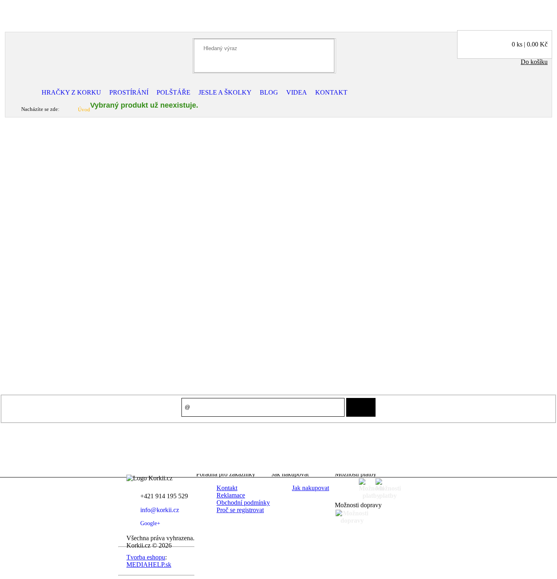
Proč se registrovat (240, 509)
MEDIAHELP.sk (148, 564)
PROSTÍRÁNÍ (128, 92)
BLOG (269, 92)
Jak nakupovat (310, 487)
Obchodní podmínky (243, 502)
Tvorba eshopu (145, 557)
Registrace (43, 12)
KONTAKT (331, 92)
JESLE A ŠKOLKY (225, 92)
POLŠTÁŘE (173, 92)
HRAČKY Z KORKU (71, 92)
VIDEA (296, 92)
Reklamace (231, 495)
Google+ (150, 523)
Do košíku (534, 61)
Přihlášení (16, 12)
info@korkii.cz (159, 509)
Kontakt (227, 487)
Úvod (84, 109)
